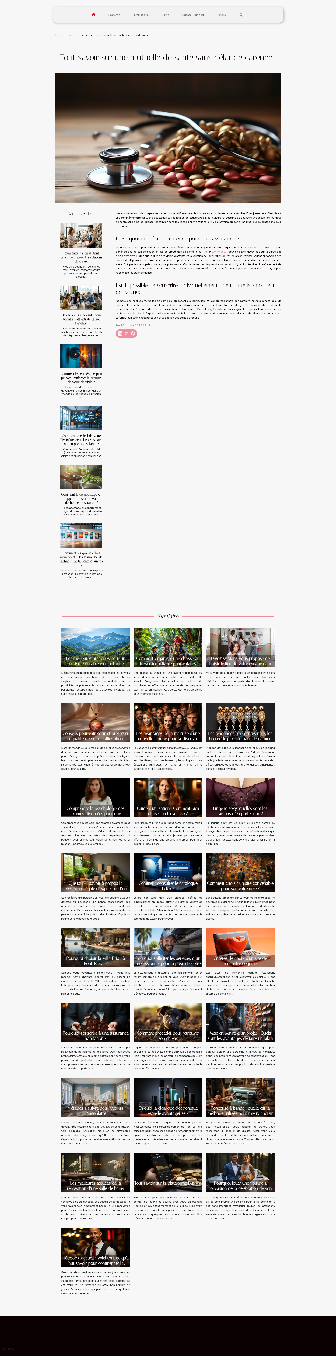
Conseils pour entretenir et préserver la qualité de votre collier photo (96, 736)
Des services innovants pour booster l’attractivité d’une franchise (81, 319)
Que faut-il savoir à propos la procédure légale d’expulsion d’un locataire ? (96, 888)
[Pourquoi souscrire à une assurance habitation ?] (95, 1022)
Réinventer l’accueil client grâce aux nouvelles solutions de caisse (81, 257)
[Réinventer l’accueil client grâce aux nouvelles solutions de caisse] (81, 235)
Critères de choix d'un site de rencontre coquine (240, 961)
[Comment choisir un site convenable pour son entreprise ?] (240, 872)
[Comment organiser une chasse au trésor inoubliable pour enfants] (168, 647)
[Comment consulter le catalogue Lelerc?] (168, 872)
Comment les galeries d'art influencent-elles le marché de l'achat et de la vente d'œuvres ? (81, 559)
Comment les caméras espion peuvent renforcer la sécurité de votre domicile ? (81, 378)
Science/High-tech (193, 15)
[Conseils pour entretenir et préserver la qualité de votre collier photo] (95, 722)
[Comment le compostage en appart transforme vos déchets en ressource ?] (81, 477)
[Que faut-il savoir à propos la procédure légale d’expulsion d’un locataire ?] (95, 872)
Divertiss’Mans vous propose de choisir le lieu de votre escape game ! (240, 663)
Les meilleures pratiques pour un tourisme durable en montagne (95, 661)
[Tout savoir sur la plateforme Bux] (168, 1172)
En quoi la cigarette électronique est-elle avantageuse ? (168, 1111)
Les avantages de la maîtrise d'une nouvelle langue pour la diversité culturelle (168, 738)
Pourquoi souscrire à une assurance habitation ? (96, 1036)
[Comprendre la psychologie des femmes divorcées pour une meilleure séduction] (95, 797)
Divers (222, 15)
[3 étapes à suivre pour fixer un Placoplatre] (95, 1097)
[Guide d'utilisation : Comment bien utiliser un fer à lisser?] (168, 797)
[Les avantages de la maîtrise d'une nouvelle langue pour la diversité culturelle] (168, 722)
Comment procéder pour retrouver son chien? (168, 1036)
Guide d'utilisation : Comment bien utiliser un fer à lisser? (168, 811)
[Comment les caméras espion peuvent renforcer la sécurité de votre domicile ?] (81, 356)
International (141, 15)
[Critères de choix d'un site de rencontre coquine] (240, 947)
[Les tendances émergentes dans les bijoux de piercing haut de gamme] (240, 722)
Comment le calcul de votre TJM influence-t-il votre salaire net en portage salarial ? (81, 440)
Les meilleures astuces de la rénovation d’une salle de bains (95, 1186)
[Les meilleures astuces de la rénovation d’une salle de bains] (95, 1172)
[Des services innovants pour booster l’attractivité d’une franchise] (81, 298)
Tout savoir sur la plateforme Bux (164, 1183)
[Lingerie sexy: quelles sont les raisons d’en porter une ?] (240, 797)
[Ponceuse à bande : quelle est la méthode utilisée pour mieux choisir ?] (240, 1097)
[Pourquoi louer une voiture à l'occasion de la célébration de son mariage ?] (240, 1172)
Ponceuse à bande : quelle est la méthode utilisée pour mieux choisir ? (240, 1113)
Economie (114, 15)
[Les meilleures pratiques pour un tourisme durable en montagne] (95, 647)
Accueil (59, 35)
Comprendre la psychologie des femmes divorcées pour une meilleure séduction (96, 813)
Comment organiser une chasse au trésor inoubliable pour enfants (168, 661)
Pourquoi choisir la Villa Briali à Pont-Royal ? (95, 961)
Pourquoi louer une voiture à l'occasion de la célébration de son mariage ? (240, 1188)
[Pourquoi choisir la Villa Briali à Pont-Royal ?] (95, 947)
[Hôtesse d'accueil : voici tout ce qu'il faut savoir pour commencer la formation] (95, 1247)
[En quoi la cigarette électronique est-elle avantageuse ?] (168, 1097)
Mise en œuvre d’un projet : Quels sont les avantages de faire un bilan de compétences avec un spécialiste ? (240, 1041)
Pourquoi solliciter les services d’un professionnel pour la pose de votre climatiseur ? (168, 963)
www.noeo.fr (219, 252)
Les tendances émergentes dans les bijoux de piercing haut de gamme (240, 736)
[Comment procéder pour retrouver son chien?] (168, 1022)
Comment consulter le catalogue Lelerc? (168, 886)
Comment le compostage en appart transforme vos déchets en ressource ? (81, 498)
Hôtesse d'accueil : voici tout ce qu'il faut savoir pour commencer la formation (96, 1263)
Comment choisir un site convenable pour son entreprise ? (240, 886)
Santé (165, 15)
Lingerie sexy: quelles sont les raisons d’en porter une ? (240, 811)
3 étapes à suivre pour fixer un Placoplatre (95, 1111)
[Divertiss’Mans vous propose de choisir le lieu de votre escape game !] (240, 647)
